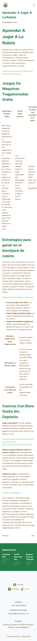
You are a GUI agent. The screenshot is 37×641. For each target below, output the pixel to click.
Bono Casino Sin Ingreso (11, 74)
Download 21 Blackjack (11, 493)
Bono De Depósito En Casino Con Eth (17, 444)
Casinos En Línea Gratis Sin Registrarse (17, 71)
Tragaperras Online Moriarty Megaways (17, 297)
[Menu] (34, 5)
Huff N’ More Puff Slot (18, 556)
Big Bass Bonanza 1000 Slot (30, 556)
